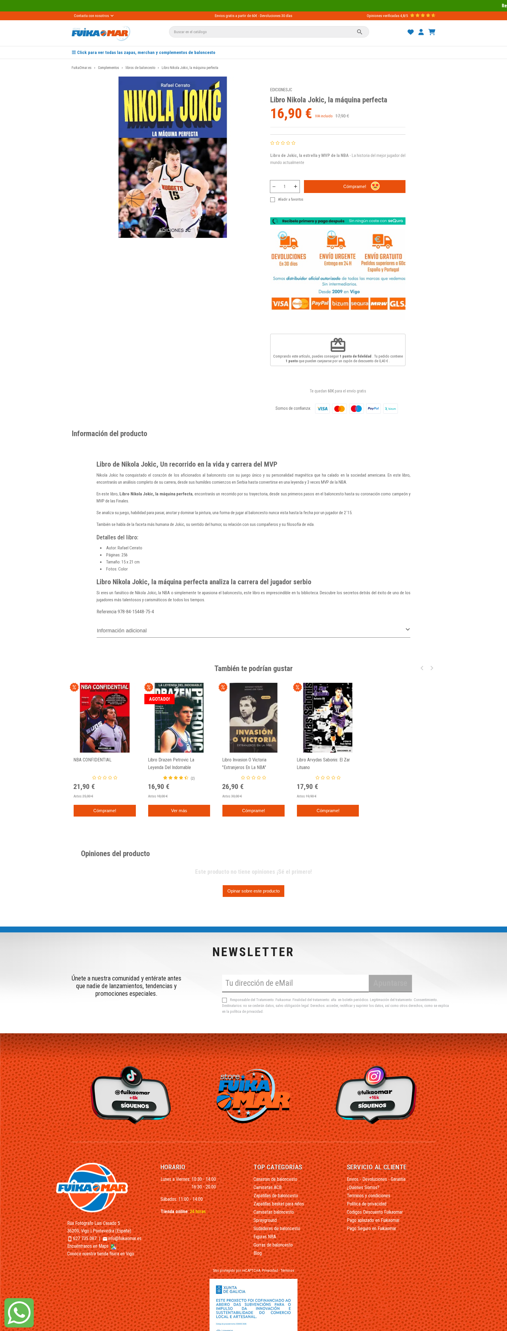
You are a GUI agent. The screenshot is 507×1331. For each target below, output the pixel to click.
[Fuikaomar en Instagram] (378, 1094)
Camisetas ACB (268, 1187)
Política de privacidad (366, 1204)
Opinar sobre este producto (253, 890)
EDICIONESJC (281, 89)
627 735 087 (85, 1238)
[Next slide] (431, 668)
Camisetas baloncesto (274, 1212)
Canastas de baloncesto (275, 1179)
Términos (287, 1270)
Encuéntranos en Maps (88, 1246)
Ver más (179, 810)
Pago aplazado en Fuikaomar (373, 1220)
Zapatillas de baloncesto (276, 1195)
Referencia (106, 611)
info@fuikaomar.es (124, 1238)
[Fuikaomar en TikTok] (129, 1094)
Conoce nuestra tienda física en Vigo (100, 1254)
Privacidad (270, 1270)
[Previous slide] (422, 668)
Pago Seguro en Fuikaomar (371, 1228)
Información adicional (122, 631)
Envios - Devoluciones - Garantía (376, 1179)
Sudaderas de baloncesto (277, 1228)
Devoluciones (270, 15)
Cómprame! (354, 186)
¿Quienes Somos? (363, 1187)
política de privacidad (246, 1011)
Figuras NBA (265, 1236)
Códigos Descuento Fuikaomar (375, 1212)
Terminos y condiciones (368, 1195)
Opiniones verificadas (383, 15)
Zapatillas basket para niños (279, 1204)
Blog (258, 1253)
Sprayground (265, 1220)
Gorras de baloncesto (273, 1245)
